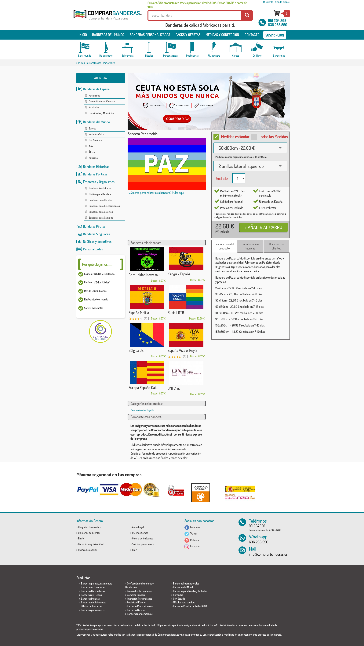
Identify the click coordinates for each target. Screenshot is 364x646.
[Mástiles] (149, 47)
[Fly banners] (214, 47)
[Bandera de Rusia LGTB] (186, 297)
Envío (81, 538)
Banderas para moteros (93, 610)
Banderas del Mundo (96, 122)
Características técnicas (250, 246)
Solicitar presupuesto (143, 544)
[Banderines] (279, 47)
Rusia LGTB (176, 312)
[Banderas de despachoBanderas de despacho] (106, 47)
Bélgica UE (136, 350)
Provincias (94, 107)
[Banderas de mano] (257, 47)
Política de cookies (87, 549)
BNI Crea (174, 388)
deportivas (104, 241)
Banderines (131, 587)
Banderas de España (96, 89)
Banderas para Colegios (101, 211)
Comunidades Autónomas (102, 101)
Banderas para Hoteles (100, 200)
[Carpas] (236, 47)
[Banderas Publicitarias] (192, 47)
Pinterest (194, 540)
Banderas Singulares (96, 234)
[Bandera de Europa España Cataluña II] (147, 372)
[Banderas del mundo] (84, 47)
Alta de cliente (282, 1)
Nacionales (94, 95)
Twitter (193, 533)
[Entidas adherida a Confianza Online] (200, 493)
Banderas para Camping (101, 217)
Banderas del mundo (108, 35)
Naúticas (88, 241)
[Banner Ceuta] (209, 101)
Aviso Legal (138, 527)
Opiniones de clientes (276, 246)
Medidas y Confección (222, 35)
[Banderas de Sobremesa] (127, 47)
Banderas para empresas (139, 613)
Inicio (83, 35)
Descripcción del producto (224, 246)
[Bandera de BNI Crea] (186, 373)
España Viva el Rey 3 (182, 350)
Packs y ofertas (188, 35)
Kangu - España (179, 273)
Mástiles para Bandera (100, 194)
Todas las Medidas (273, 136)
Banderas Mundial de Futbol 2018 (190, 606)
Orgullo (150, 410)
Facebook (194, 527)
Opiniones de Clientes (89, 532)
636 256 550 (277, 24)
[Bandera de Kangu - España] (186, 258)
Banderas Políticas (95, 174)
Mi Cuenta (268, 1)
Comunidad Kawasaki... (145, 274)
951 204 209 (277, 20)
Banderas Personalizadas (150, 35)
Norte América (96, 134)
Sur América (95, 140)
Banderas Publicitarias (100, 188)
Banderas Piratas (94, 226)
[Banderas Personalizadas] (171, 47)
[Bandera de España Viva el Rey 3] (186, 335)
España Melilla (139, 312)
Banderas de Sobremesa (93, 602)
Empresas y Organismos (99, 182)
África (92, 152)
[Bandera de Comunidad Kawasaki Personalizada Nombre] (147, 259)
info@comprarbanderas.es (268, 554)
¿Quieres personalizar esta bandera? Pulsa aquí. (156, 193)
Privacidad (98, 544)
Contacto (252, 35)
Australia (93, 157)
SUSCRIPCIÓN (274, 35)
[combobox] (250, 148)
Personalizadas (93, 62)
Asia (91, 146)
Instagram (194, 546)
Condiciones (84, 544)
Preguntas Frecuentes (89, 527)
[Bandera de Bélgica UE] (147, 335)
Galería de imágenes (142, 538)
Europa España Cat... (143, 387)
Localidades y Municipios (101, 113)
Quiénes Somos (140, 532)
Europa (92, 128)
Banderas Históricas (96, 166)
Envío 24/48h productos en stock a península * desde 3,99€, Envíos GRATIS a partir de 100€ (197, 5)
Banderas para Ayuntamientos (104, 205)
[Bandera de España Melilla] (147, 297)
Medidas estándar (235, 136)
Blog (134, 549)
